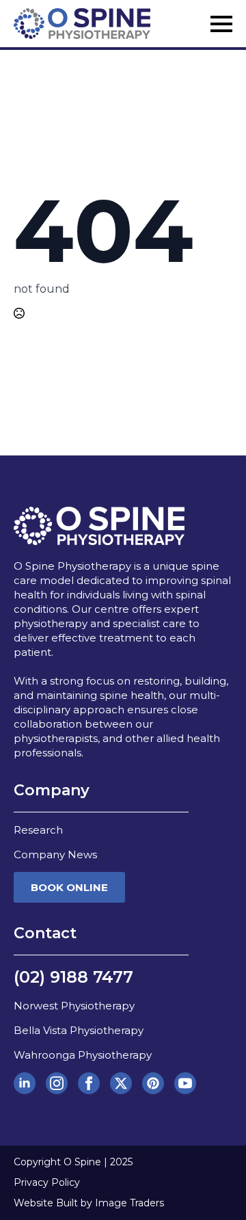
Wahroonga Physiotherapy (83, 1054)
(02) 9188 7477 (73, 977)
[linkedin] (25, 1083)
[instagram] (57, 1083)
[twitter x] (121, 1083)
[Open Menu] (221, 24)
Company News (55, 854)
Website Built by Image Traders (89, 1203)
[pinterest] (153, 1083)
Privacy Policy (47, 1182)
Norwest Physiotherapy (74, 1005)
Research (38, 829)
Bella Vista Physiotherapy (79, 1030)
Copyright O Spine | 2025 (73, 1162)
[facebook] (89, 1083)
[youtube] (185, 1083)
